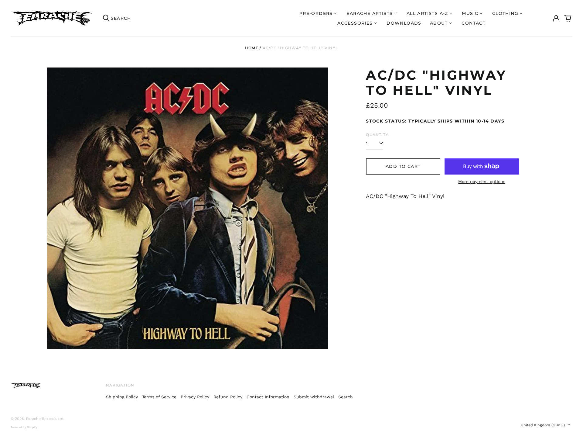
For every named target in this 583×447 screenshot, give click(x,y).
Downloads (404, 23)
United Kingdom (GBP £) (543, 425)
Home (251, 48)
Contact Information (268, 396)
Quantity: (378, 134)
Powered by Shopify (24, 427)
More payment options (481, 181)
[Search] (106, 18)
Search (345, 396)
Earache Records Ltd (44, 419)
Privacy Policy (195, 396)
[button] (568, 18)
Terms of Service (159, 396)
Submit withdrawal (314, 396)
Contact (474, 23)
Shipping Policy (122, 396)
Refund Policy (227, 396)
